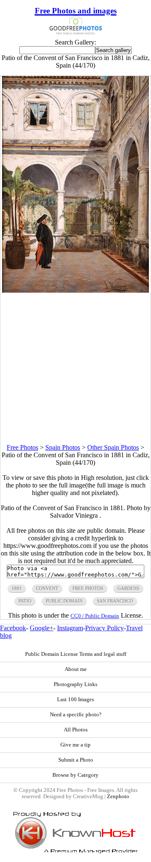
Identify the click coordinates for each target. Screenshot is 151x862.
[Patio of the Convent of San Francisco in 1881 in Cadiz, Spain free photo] (75, 290)
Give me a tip (75, 745)
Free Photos (22, 447)
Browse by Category (75, 775)
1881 (17, 588)
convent (47, 588)
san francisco (115, 600)
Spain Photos (62, 447)
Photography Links (75, 684)
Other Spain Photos (113, 447)
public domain (64, 600)
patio (24, 600)
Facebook (13, 627)
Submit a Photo (75, 760)
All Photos (76, 730)
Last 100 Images (75, 699)
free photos (88, 588)
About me (76, 669)
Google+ (41, 627)
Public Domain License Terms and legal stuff (75, 654)
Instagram (70, 627)
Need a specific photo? (76, 715)
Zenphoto (118, 796)
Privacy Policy (104, 627)
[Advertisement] (75, 368)
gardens (128, 588)
